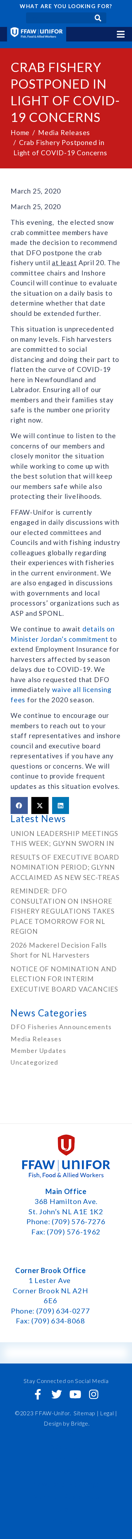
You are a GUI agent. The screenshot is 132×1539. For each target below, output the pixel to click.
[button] (19, 805)
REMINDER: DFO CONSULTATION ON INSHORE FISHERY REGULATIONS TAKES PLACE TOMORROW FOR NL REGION (63, 911)
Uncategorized (34, 1062)
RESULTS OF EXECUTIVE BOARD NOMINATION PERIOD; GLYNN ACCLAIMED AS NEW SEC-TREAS (65, 867)
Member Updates (38, 1050)
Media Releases (36, 1039)
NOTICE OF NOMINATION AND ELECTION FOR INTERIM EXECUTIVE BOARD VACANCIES (65, 979)
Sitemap (84, 1413)
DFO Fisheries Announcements (61, 1027)
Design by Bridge (66, 1423)
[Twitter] (56, 1394)
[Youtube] (75, 1394)
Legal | (108, 1413)
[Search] (98, 17)
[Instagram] (94, 1394)
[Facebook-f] (38, 1394)
